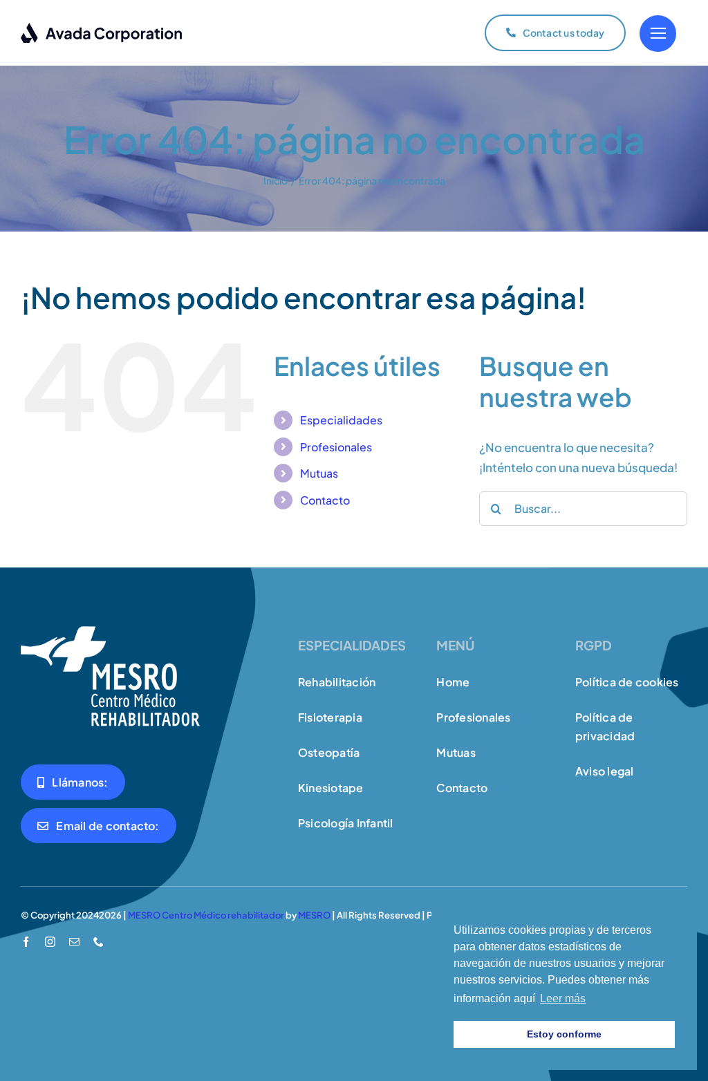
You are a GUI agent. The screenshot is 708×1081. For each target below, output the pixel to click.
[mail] (74, 942)
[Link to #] (658, 33)
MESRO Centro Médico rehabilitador (206, 915)
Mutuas (319, 473)
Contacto (325, 500)
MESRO (314, 915)
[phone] (98, 942)
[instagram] (50, 942)
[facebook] (26, 942)
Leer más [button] (563, 998)
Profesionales (336, 447)
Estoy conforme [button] (564, 1034)
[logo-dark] (102, 27)
